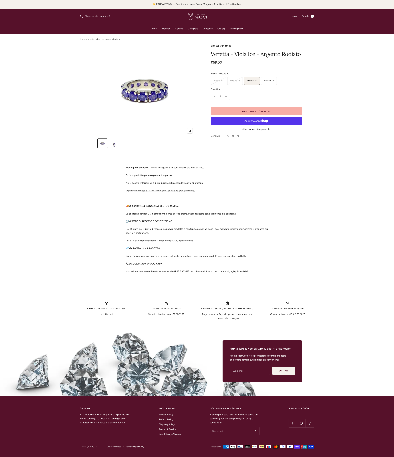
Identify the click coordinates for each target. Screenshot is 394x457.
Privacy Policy (166, 414)
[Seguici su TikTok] (310, 423)
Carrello (307, 16)
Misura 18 (269, 80)
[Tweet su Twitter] (233, 136)
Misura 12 (218, 80)
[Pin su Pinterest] (228, 136)
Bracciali (166, 28)
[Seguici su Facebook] (293, 423)
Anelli (154, 28)
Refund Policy (166, 419)
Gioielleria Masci (221, 46)
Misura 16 (235, 80)
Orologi (221, 28)
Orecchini (208, 28)
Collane (179, 28)
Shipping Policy (167, 424)
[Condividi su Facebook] (224, 136)
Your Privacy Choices (170, 434)
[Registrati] (255, 431)
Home (83, 39)
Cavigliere (193, 28)
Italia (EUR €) (88, 446)
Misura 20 (252, 80)
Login (294, 16)
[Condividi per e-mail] (238, 136)
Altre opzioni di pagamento (256, 129)
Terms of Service (167, 429)
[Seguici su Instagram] (301, 423)
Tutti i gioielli (236, 28)
